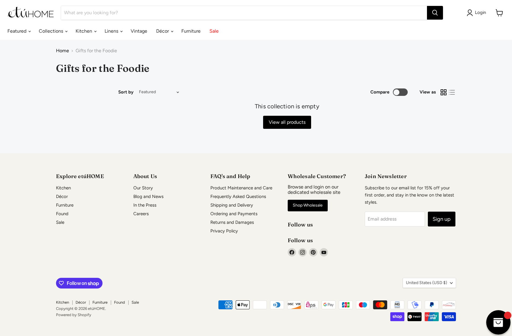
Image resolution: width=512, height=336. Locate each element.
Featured (17, 31)
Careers (141, 213)
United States (426, 282)
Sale (214, 31)
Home (62, 50)
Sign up (442, 219)
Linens (112, 31)
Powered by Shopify (73, 315)
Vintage (139, 31)
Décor (163, 31)
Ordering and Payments (233, 213)
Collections (51, 31)
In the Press (144, 205)
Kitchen (84, 31)
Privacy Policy (224, 231)
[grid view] (443, 92)
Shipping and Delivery (231, 205)
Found (62, 213)
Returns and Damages (232, 222)
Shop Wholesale (308, 205)
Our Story (143, 188)
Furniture (191, 31)
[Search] (435, 13)
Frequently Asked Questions (238, 196)
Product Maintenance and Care (241, 188)
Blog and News (148, 196)
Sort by (126, 92)
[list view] (452, 92)
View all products (287, 122)
